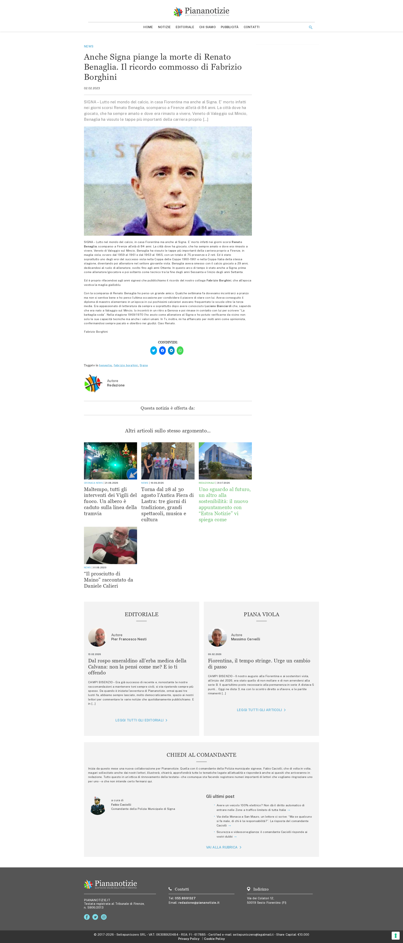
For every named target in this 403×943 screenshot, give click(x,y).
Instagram (104, 917)
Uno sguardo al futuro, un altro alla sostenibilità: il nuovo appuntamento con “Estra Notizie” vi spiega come (225, 504)
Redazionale (207, 483)
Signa (144, 365)
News (88, 46)
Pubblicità (230, 27)
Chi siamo (207, 27)
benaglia (105, 365)
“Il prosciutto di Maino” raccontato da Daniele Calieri (108, 580)
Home (148, 27)
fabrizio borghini (126, 365)
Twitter (96, 917)
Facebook (87, 917)
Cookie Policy (214, 938)
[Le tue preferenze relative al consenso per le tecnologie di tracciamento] (396, 936)
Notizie (164, 27)
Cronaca (89, 483)
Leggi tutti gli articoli (259, 710)
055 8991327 (185, 898)
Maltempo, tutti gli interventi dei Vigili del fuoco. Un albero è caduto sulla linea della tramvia (110, 501)
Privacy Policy (188, 938)
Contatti (252, 27)
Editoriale (185, 27)
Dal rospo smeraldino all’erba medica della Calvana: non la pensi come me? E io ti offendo (137, 667)
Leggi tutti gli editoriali (139, 720)
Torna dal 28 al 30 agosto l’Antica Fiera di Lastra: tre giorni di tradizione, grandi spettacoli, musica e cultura (167, 504)
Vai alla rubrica (222, 847)
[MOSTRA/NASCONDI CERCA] (310, 27)
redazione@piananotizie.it (199, 902)
